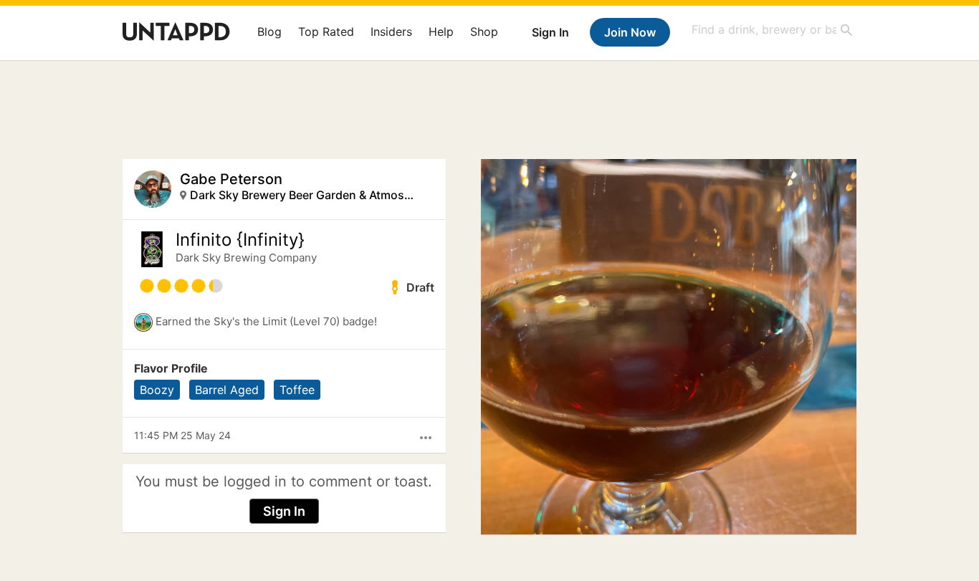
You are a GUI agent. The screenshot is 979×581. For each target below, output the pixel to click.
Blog (269, 31)
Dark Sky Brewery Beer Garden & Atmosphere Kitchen (305, 195)
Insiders (391, 31)
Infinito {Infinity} (240, 240)
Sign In (550, 32)
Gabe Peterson (231, 179)
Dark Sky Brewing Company (246, 257)
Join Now (630, 32)
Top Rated (326, 31)
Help (441, 31)
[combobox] (772, 29)
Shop (484, 31)
